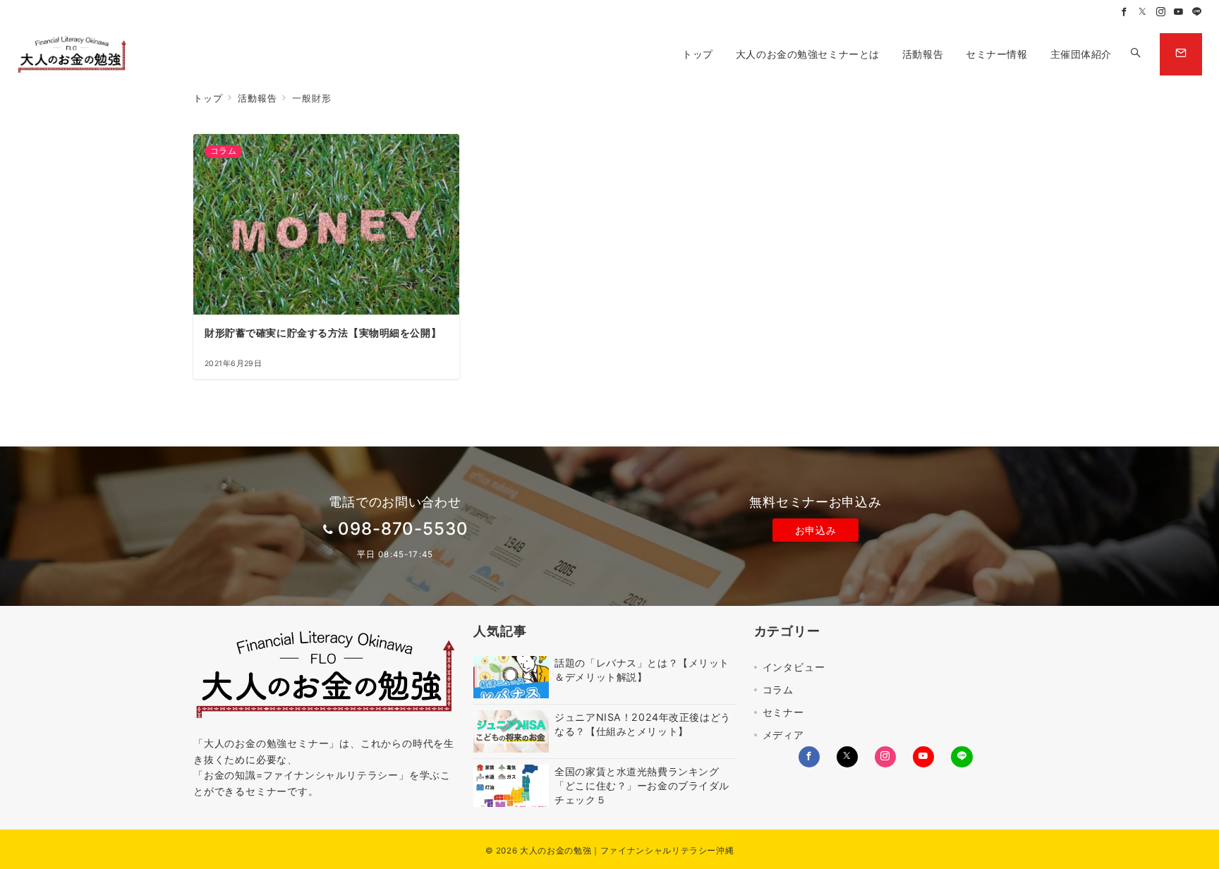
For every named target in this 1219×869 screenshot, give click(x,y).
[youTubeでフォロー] (923, 756)
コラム (778, 689)
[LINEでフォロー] (1197, 12)
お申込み (815, 530)
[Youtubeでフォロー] (1179, 12)
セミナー (783, 712)
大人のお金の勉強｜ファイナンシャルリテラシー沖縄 (627, 851)
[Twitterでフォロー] (1143, 12)
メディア (783, 735)
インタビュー (794, 667)
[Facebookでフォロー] (1124, 12)
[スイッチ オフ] (1136, 54)
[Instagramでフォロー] (1161, 12)
